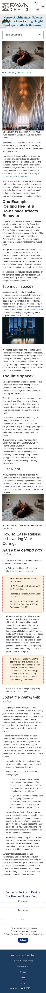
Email (23, 919)
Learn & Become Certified (23, 961)
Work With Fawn (23, 966)
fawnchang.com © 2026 (20, 988)
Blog (23, 983)
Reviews (23, 972)
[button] (43, 7)
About (23, 977)
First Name (23, 901)
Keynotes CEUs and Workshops (23, 955)
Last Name (23, 910)
